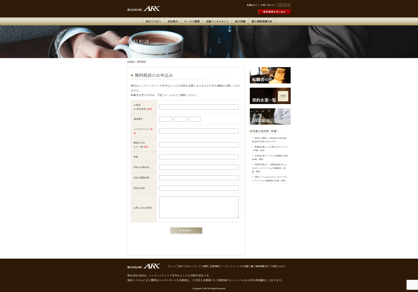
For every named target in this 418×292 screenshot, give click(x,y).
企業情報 (214, 266)
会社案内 (173, 21)
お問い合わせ (267, 5)
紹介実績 (240, 21)
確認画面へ (187, 230)
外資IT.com (277, 266)
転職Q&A (252, 5)
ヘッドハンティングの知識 (235, 266)
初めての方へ (153, 21)
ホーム (172, 266)
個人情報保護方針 (261, 21)
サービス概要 (192, 21)
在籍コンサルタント (217, 21)
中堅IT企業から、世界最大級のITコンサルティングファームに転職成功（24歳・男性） (269, 168)
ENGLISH (282, 5)
